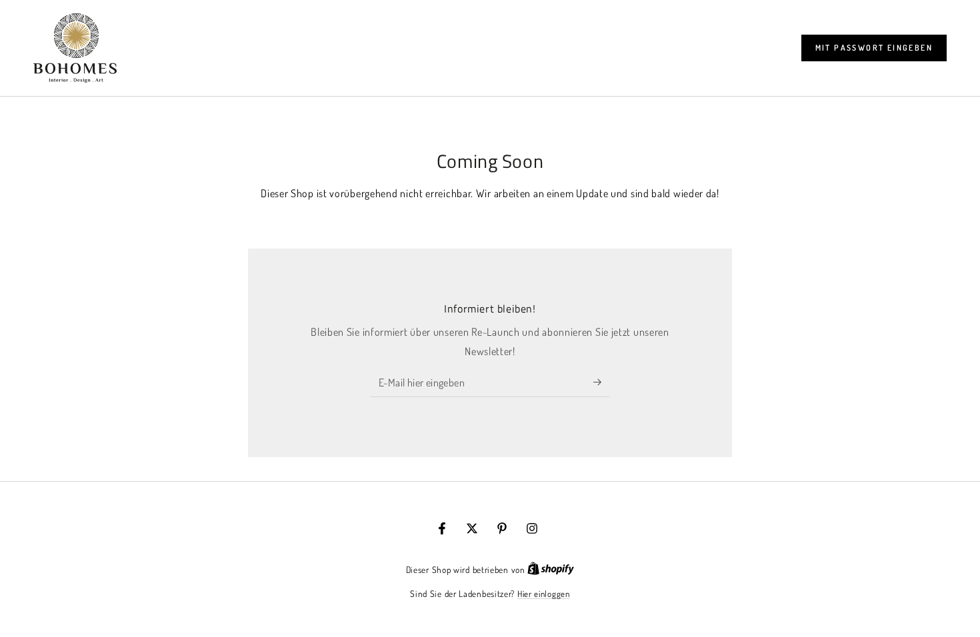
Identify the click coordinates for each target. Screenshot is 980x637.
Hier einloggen (543, 593)
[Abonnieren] (601, 381)
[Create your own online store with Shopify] (550, 569)
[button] (874, 48)
